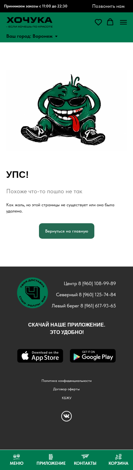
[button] (98, 22)
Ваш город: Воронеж (29, 36)
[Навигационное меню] (123, 22)
